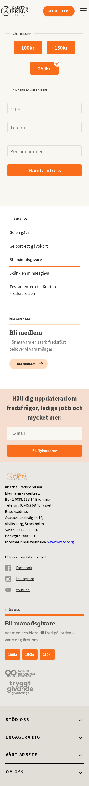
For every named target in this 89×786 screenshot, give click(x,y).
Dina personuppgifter (30, 90)
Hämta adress (44, 170)
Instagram (25, 578)
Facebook (24, 567)
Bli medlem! (59, 11)
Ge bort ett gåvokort (28, 246)
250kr (44, 68)
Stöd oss (18, 218)
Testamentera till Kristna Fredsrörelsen (32, 290)
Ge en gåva (19, 232)
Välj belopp (22, 34)
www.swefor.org (60, 541)
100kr (28, 47)
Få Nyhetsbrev (44, 451)
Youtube (23, 589)
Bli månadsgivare (25, 259)
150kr (61, 47)
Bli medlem (26, 363)
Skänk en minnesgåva (29, 273)
